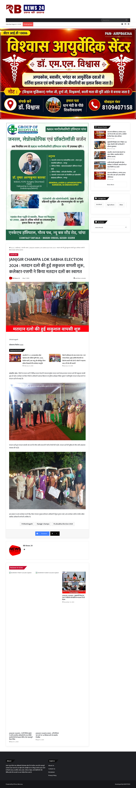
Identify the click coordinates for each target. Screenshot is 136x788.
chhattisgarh (28, 524)
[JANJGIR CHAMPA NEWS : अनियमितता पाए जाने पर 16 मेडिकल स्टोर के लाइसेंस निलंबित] (47, 651)
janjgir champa (43, 524)
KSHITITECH (126, 784)
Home (12, 248)
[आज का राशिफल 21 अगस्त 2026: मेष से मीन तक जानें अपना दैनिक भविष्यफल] (100, 176)
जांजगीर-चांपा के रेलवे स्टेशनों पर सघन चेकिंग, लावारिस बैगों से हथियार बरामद (116, 154)
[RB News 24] (25, 9)
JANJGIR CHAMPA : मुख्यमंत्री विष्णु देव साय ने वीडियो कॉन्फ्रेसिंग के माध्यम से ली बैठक (73, 597)
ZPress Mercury (18, 784)
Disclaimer (51, 772)
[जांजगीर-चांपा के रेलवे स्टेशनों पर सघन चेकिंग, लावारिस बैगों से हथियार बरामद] (100, 155)
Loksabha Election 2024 (64, 524)
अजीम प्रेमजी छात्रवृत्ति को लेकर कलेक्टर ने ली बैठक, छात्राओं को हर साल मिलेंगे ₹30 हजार (117, 164)
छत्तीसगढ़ (18, 248)
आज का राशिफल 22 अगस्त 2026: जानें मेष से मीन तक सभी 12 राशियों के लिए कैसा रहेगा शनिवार (116, 134)
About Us (51, 765)
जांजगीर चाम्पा (24, 248)
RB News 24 (16, 278)
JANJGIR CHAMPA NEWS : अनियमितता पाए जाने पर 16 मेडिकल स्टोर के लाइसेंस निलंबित (47, 735)
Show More (110, 184)
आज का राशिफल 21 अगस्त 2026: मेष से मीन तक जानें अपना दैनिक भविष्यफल (116, 174)
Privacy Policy (52, 775)
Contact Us (51, 769)
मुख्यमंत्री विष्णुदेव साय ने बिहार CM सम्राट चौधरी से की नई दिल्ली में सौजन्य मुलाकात (117, 144)
